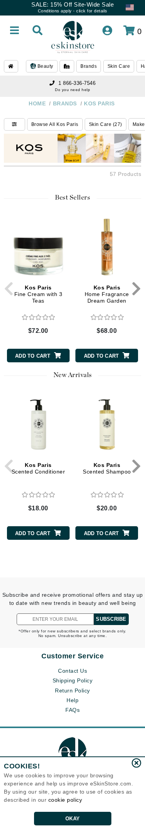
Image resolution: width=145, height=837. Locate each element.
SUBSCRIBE (111, 619)
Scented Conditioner (38, 468)
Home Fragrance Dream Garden (107, 294)
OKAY (72, 819)
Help (72, 700)
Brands (88, 66)
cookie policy (65, 800)
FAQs (72, 710)
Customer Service (72, 656)
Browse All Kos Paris (54, 124)
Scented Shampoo (107, 468)
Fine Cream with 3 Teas (38, 294)
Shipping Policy (73, 680)
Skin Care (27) (105, 124)
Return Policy (72, 690)
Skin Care (118, 66)
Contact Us (72, 671)
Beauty (44, 66)
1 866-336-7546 (77, 83)
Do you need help (72, 90)
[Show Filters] (14, 124)
